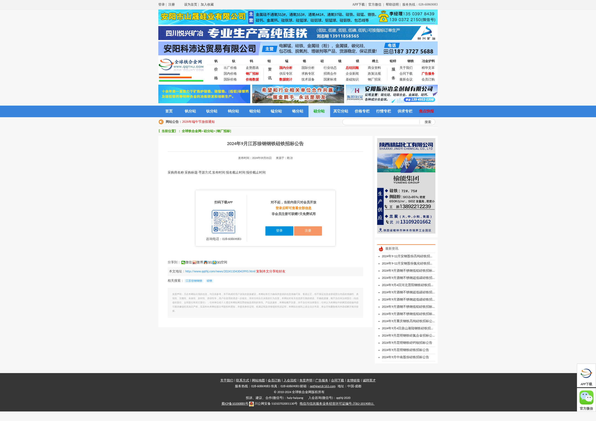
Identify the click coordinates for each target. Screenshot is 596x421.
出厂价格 (230, 68)
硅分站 (319, 111)
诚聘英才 (369, 380)
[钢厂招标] (223, 131)
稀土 (375, 61)
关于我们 (406, 68)
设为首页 (190, 4)
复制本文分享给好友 (270, 271)
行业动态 (330, 68)
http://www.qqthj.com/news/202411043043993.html (220, 271)
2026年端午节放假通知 (198, 122)
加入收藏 (207, 4)
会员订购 (428, 79)
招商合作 (330, 74)
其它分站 (340, 111)
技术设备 (308, 79)
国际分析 (308, 68)
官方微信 (375, 4)
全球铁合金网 (191, 131)
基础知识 (352, 79)
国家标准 (330, 79)
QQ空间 (222, 262)
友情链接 (353, 380)
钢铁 (410, 61)
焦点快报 (426, 111)
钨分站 (233, 111)
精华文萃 (428, 68)
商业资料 (374, 68)
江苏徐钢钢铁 (194, 281)
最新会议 (406, 79)
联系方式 (242, 380)
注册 (171, 4)
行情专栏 (383, 111)
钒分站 (190, 111)
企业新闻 (352, 74)
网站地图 (258, 380)
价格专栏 (362, 111)
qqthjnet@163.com (322, 386)
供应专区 (285, 74)
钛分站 (211, 111)
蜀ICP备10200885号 (234, 404)
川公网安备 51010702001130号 (276, 404)
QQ (210, 262)
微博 (199, 262)
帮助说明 (392, 4)
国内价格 (230, 74)
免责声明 (305, 380)
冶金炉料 (428, 61)
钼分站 (255, 111)
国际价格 (230, 79)
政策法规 (374, 74)
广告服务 (321, 380)
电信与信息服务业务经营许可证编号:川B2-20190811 (337, 404)
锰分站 (276, 111)
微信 (188, 262)
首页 (169, 111)
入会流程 (290, 380)
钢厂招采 (374, 79)
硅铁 (209, 281)
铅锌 (393, 61)
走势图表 (252, 68)
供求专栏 (405, 111)
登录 (161, 4)
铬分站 (297, 111)
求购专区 (308, 74)
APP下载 (358, 4)
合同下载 (406, 74)
